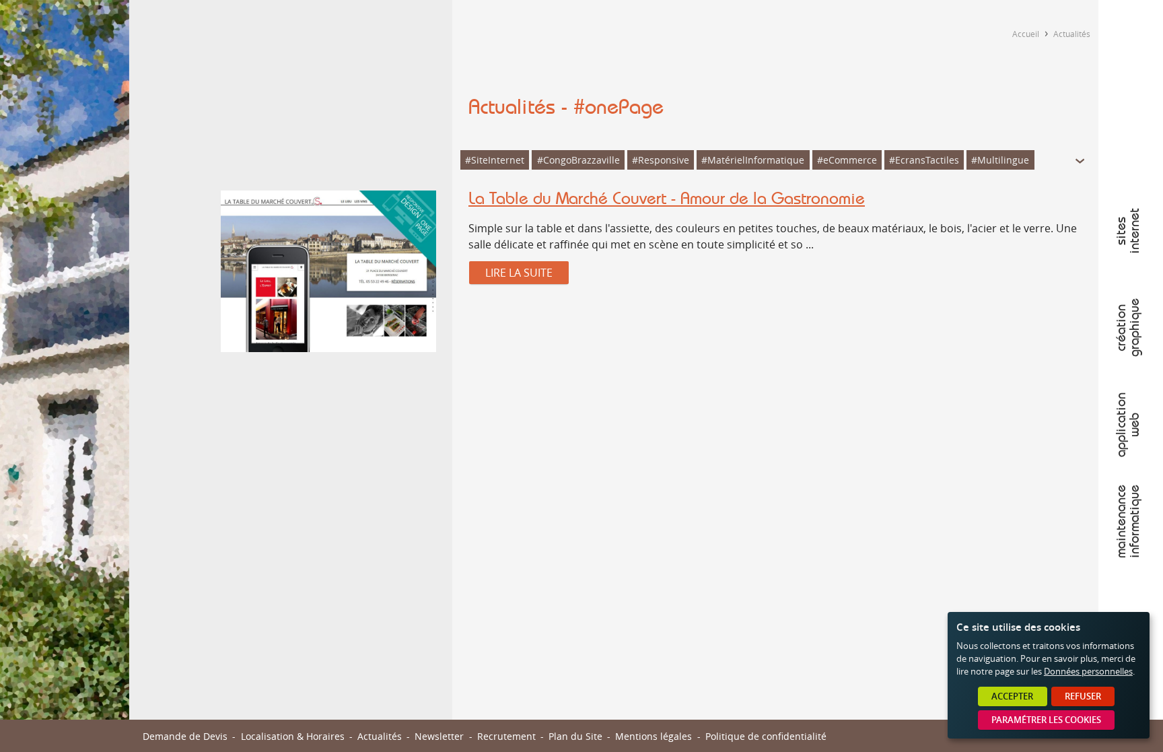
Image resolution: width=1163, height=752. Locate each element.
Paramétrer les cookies (1046, 720)
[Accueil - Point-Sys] (1130, 32)
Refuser (1083, 696)
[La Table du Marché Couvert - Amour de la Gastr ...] (328, 273)
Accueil (1025, 33)
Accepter (1012, 696)
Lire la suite (519, 272)
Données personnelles (1088, 671)
